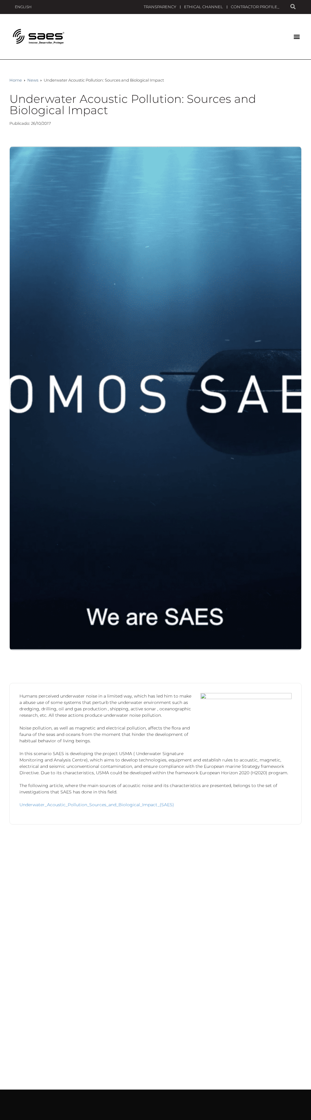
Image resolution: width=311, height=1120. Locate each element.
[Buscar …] (293, 7)
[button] (297, 37)
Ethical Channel (203, 6)
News (32, 80)
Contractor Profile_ (255, 6)
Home (15, 80)
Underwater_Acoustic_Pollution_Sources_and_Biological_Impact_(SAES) (96, 804)
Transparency (160, 6)
